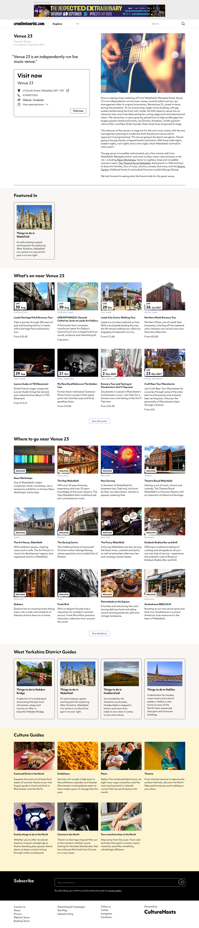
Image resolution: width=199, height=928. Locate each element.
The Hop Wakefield (68, 480)
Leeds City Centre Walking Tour (118, 317)
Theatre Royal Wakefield (158, 480)
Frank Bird (63, 604)
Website (27, 99)
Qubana (18, 604)
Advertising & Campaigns (71, 906)
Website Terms (22, 917)
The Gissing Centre (67, 542)
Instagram (106, 914)
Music (104, 773)
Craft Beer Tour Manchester (159, 383)
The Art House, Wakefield (28, 542)
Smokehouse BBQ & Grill (157, 604)
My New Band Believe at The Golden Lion (77, 385)
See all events (99, 421)
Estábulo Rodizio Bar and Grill (160, 542)
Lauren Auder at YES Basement (31, 383)
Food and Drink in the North (29, 773)
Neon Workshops (126, 159)
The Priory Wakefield (112, 542)
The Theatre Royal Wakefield (134, 163)
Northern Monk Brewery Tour (160, 317)
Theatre (148, 773)
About (17, 910)
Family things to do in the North (31, 834)
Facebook (38, 99)
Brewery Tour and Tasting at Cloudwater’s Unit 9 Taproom (117, 385)
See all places (99, 633)
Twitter (104, 910)
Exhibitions (63, 773)
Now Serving (108, 480)
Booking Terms (22, 921)
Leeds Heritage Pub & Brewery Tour (33, 317)
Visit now (78, 110)
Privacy (18, 914)
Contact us (19, 906)
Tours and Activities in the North (118, 834)
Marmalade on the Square (115, 601)
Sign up (181, 882)
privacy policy (114, 890)
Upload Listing (65, 914)
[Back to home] (29, 24)
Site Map (62, 910)
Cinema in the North (68, 834)
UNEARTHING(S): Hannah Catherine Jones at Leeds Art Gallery (77, 319)
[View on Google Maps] (67, 90)
